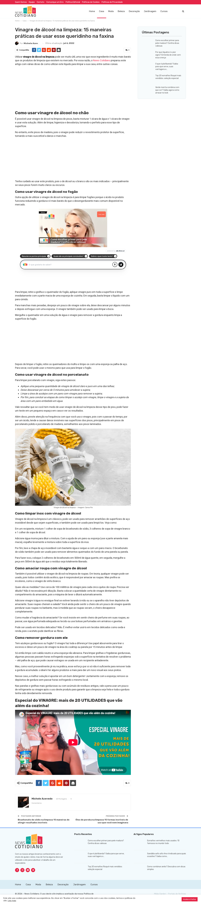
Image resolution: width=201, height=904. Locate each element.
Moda (111, 11)
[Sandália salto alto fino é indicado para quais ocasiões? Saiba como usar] (139, 856)
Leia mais (12, 900)
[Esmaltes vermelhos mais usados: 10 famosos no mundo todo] (139, 843)
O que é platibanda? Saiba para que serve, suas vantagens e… (166, 66)
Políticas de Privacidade (112, 2)
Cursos (164, 11)
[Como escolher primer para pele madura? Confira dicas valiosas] (148, 43)
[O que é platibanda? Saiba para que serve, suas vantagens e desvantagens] (148, 67)
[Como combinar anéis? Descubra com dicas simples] (139, 869)
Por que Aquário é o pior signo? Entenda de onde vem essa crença (168, 55)
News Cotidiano (101, 60)
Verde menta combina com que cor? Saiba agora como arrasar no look (167, 90)
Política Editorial (73, 2)
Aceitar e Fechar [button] (189, 899)
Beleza (121, 11)
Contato (40, 2)
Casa (101, 11)
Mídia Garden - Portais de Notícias (170, 894)
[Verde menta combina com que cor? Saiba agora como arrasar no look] (148, 90)
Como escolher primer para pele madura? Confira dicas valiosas (167, 43)
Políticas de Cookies (91, 2)
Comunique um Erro (55, 2)
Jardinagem (150, 11)
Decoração (134, 11)
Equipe (32, 2)
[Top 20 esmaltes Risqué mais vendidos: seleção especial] (148, 78)
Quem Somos (21, 2)
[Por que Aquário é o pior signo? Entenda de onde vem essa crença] (148, 55)
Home (92, 11)
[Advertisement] (73, 87)
